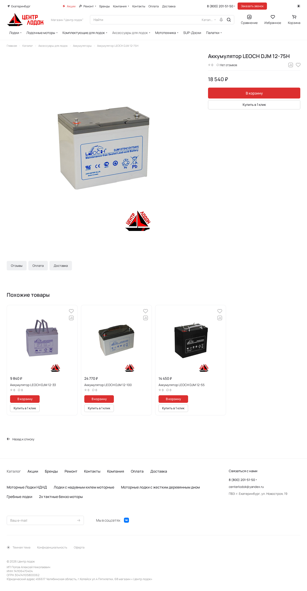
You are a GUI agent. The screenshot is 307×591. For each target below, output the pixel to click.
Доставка (61, 265)
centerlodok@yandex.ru (246, 487)
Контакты (92, 471)
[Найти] (228, 19)
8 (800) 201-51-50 (220, 6)
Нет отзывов (228, 65)
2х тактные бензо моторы (61, 496)
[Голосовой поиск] (221, 20)
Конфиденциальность (52, 547)
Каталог (14, 471)
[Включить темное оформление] (298, 6)
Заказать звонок (252, 6)
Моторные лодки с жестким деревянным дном (160, 487)
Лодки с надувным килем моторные (84, 487)
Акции (32, 471)
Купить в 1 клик (254, 104)
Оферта (79, 547)
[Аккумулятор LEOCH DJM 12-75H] (103, 149)
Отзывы (16, 265)
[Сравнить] (291, 65)
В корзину (254, 93)
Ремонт (71, 471)
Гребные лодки (19, 496)
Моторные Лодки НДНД (27, 487)
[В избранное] (298, 65)
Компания (115, 471)
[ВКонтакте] (126, 520)
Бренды (51, 471)
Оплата (38, 265)
